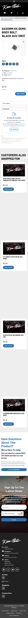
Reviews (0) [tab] (6, 109)
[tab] (2, 106)
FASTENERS (11, 18)
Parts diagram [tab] (6, 103)
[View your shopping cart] (11, 13)
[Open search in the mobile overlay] (17, 13)
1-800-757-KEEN (20, 125)
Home (2, 18)
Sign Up (14, 519)
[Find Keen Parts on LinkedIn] (17, 569)
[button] (23, 42)
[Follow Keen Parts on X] (8, 569)
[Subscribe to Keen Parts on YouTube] (13, 569)
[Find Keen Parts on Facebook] (4, 569)
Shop (6, 18)
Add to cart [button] (8, 189)
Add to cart (21, 94)
